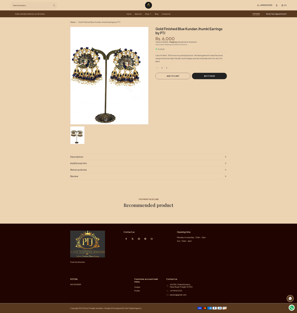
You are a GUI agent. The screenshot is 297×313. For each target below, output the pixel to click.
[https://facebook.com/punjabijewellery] (126, 238)
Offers (256, 14)
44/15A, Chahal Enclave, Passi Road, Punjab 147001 (181, 285)
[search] (54, 5)
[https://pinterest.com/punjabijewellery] (145, 238)
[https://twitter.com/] (132, 238)
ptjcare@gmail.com (178, 295)
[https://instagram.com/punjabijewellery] (139, 238)
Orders (137, 287)
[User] (277, 5)
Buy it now (209, 76)
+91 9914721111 (176, 290)
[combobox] (33, 5)
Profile (137, 290)
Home (72, 22)
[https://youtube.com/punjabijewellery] (151, 238)
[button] (284, 5)
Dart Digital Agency (133, 308)
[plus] (166, 68)
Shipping (173, 42)
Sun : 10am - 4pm (184, 241)
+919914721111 (266, 5)
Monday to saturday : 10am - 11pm (191, 237)
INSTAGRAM (75, 284)
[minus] (157, 68)
